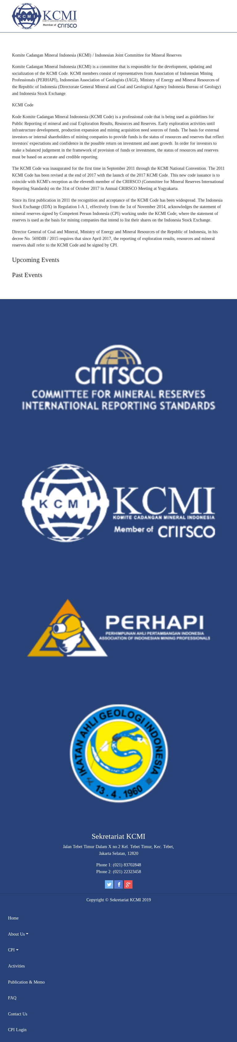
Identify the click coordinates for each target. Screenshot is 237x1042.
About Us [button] (16, 934)
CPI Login (17, 1029)
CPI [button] (11, 949)
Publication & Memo (26, 982)
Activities (16, 965)
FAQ (12, 997)
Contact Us (17, 1013)
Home (13, 918)
